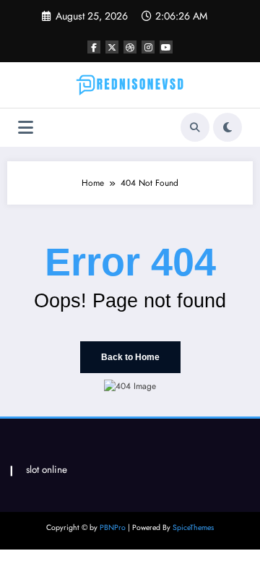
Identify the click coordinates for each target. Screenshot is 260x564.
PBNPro (113, 527)
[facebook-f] (93, 47)
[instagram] (148, 47)
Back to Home (130, 357)
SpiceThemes (193, 527)
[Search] (195, 127)
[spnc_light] (227, 127)
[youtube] (166, 47)
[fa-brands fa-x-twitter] (111, 47)
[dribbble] (130, 47)
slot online (46, 470)
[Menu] (25, 127)
